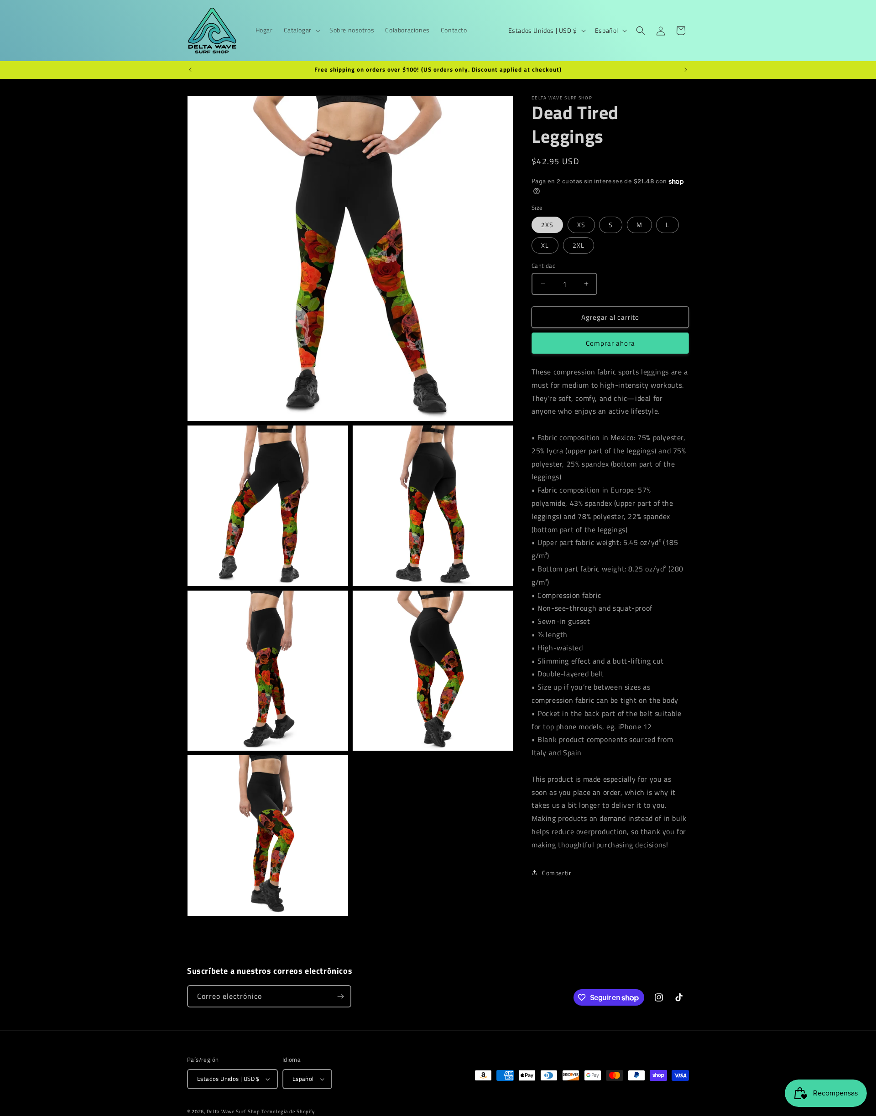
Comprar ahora (610, 343)
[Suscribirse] (340, 996)
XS (581, 224)
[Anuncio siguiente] (686, 69)
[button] (301, 30)
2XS (547, 224)
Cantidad (544, 265)
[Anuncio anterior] (190, 69)
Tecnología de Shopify (288, 1111)
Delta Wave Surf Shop (233, 1111)
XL (545, 244)
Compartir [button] (556, 872)
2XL (578, 244)
